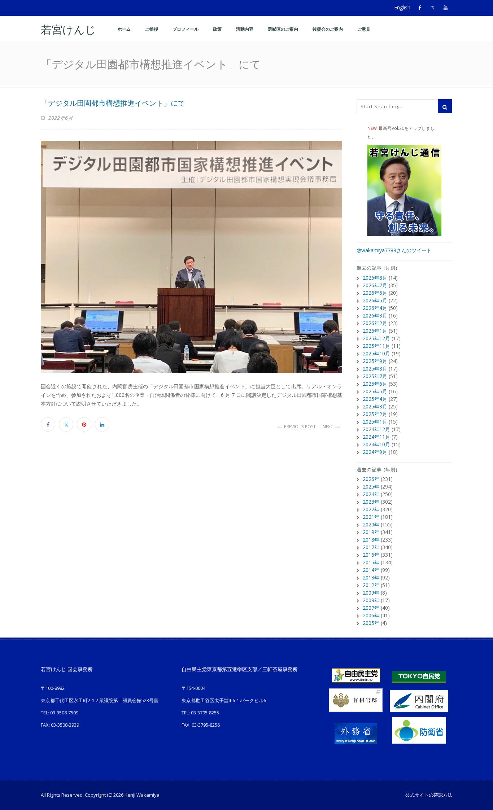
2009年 (371, 592)
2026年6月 (375, 292)
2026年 (371, 479)
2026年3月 (375, 315)
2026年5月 (375, 300)
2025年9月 (375, 361)
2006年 (371, 615)
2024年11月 (376, 436)
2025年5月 (375, 391)
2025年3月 (375, 406)
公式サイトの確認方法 (428, 795)
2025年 (371, 486)
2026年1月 (375, 330)
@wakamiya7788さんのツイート (394, 250)
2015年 (371, 562)
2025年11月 (376, 345)
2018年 (371, 539)
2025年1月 (375, 421)
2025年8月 (375, 368)
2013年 (371, 577)
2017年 (371, 547)
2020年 (371, 524)
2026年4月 (375, 308)
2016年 (371, 554)
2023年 (371, 501)
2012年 (371, 585)
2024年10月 (376, 444)
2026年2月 (375, 323)
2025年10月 (376, 353)
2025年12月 (376, 338)
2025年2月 (375, 414)
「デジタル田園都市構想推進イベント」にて (113, 103)
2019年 (371, 532)
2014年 (371, 569)
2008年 (371, 600)
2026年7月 (375, 285)
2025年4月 (375, 398)
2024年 (371, 494)
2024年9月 (375, 451)
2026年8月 (375, 277)
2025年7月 (375, 376)
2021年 (371, 516)
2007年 (371, 607)
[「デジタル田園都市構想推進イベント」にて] (191, 257)
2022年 (371, 509)
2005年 (371, 622)
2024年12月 (376, 429)
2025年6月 (375, 383)
